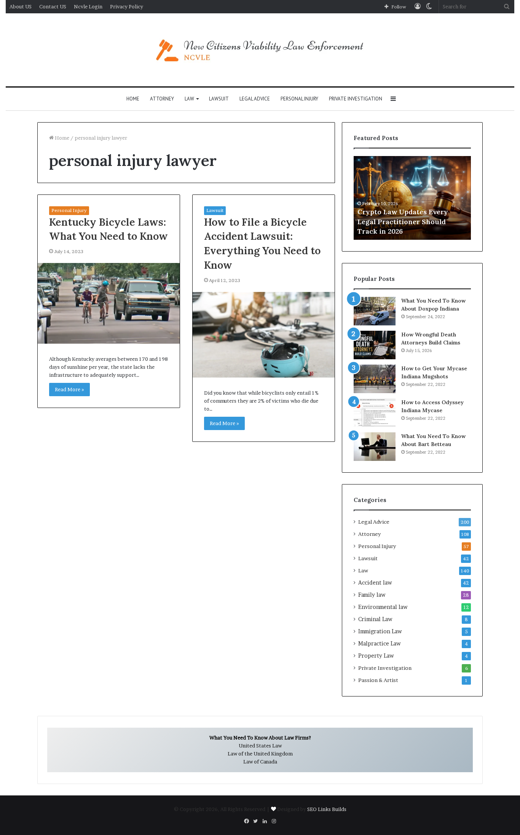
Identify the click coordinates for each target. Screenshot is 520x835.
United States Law (260, 746)
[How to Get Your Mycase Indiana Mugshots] (375, 379)
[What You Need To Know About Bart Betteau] (375, 446)
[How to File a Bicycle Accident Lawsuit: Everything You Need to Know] (264, 335)
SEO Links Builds (326, 809)
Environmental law (383, 607)
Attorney (162, 99)
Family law (372, 594)
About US (21, 6)
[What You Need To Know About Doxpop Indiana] (375, 311)
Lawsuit (219, 99)
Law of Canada (260, 762)
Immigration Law (380, 631)
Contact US (52, 6)
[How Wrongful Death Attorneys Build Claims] (375, 345)
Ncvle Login (88, 6)
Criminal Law (375, 619)
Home (132, 99)
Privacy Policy (126, 6)
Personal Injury (299, 99)
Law (189, 99)
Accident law (375, 582)
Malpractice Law (379, 643)
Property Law (376, 655)
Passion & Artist (378, 680)
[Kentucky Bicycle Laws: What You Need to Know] (109, 303)
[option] (412, 198)
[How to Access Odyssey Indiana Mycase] (375, 412)
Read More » (69, 389)
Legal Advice (254, 99)
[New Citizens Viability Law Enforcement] (260, 49)
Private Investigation (355, 99)
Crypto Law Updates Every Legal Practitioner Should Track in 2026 (402, 221)
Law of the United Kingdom (260, 754)
